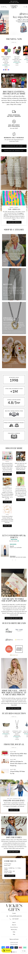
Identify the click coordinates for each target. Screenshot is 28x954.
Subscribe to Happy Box (13, 618)
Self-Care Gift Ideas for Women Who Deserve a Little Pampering (18, 764)
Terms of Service (14, 927)
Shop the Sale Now (13, 708)
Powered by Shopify (14, 944)
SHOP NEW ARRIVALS (14, 222)
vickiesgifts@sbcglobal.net (15, 916)
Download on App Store (14, 146)
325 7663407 (15, 919)
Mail (4, 7)
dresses (20, 213)
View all (14, 42)
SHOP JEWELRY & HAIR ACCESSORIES (13, 332)
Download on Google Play (14, 150)
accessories (21, 845)
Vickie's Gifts (14, 7)
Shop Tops (7, 264)
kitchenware (11, 846)
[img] (14, 539)
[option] (14, 2)
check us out (14, 810)
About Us (14, 924)
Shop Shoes (7, 365)
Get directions (9, 875)
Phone (6, 7)
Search (14, 922)
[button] (5, 65)
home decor (22, 98)
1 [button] (12, 35)
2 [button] (15, 35)
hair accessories (15, 327)
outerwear (6, 214)
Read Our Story (14, 851)
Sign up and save (14, 939)
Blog (14, 934)
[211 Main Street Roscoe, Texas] (14, 879)
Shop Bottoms (8, 298)
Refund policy (14, 929)
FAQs (14, 932)
